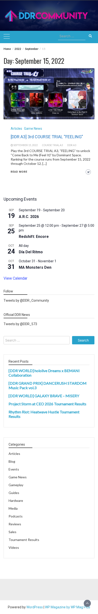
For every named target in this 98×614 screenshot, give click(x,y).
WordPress (34, 607)
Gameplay (16, 485)
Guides (14, 493)
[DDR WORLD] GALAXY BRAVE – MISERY (44, 395)
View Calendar (15, 278)
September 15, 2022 (25, 145)
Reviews (15, 524)
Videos (14, 547)
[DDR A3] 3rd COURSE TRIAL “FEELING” (47, 136)
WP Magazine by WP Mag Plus (67, 607)
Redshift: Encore (34, 236)
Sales (12, 532)
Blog (12, 461)
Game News (33, 128)
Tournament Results (24, 540)
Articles (16, 128)
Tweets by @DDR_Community (26, 300)
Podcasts (16, 516)
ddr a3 (71, 145)
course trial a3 (52, 145)
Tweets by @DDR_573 (20, 324)
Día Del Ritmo (31, 252)
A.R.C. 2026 (29, 216)
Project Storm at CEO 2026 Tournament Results (47, 404)
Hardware (16, 501)
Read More (19, 171)
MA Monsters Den (35, 267)
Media (13, 508)
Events (14, 469)
